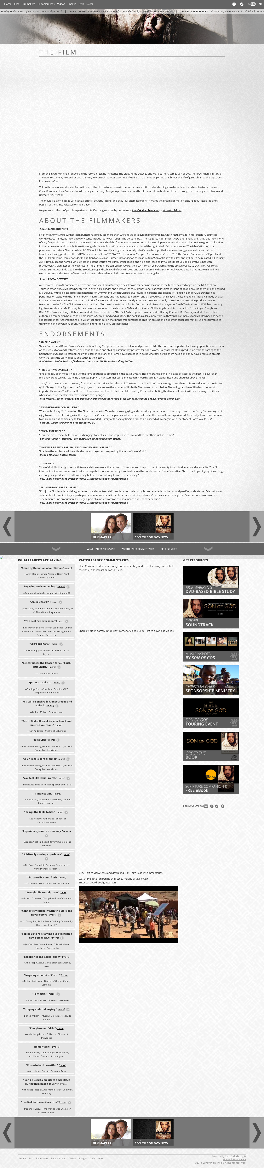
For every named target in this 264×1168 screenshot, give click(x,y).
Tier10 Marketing (234, 1156)
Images (72, 4)
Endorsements (46, 4)
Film (16, 4)
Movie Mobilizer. (172, 210)
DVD (81, 4)
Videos (61, 4)
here (147, 631)
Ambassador (145, 210)
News (89, 4)
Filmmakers (28, 4)
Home (7, 4)
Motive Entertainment (234, 1159)
